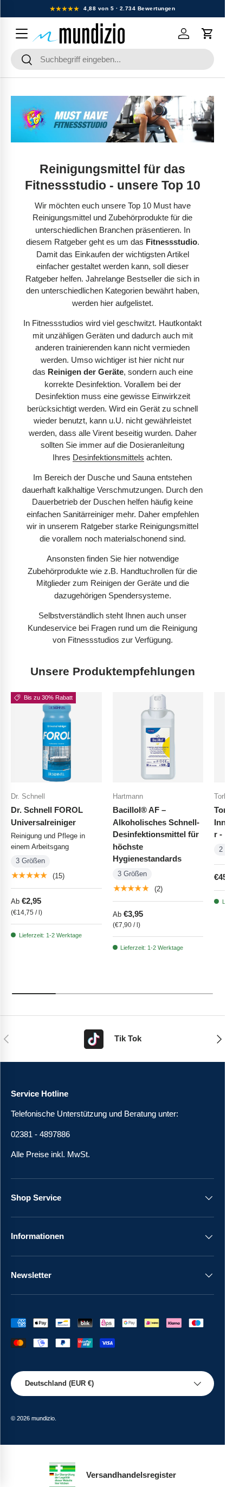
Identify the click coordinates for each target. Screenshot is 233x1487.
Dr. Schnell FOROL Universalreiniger (47, 816)
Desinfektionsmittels (108, 457)
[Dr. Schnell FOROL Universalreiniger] (56, 737)
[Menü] (22, 33)
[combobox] (112, 59)
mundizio (43, 1418)
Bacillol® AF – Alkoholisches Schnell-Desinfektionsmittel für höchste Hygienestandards (156, 834)
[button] (207, 33)
